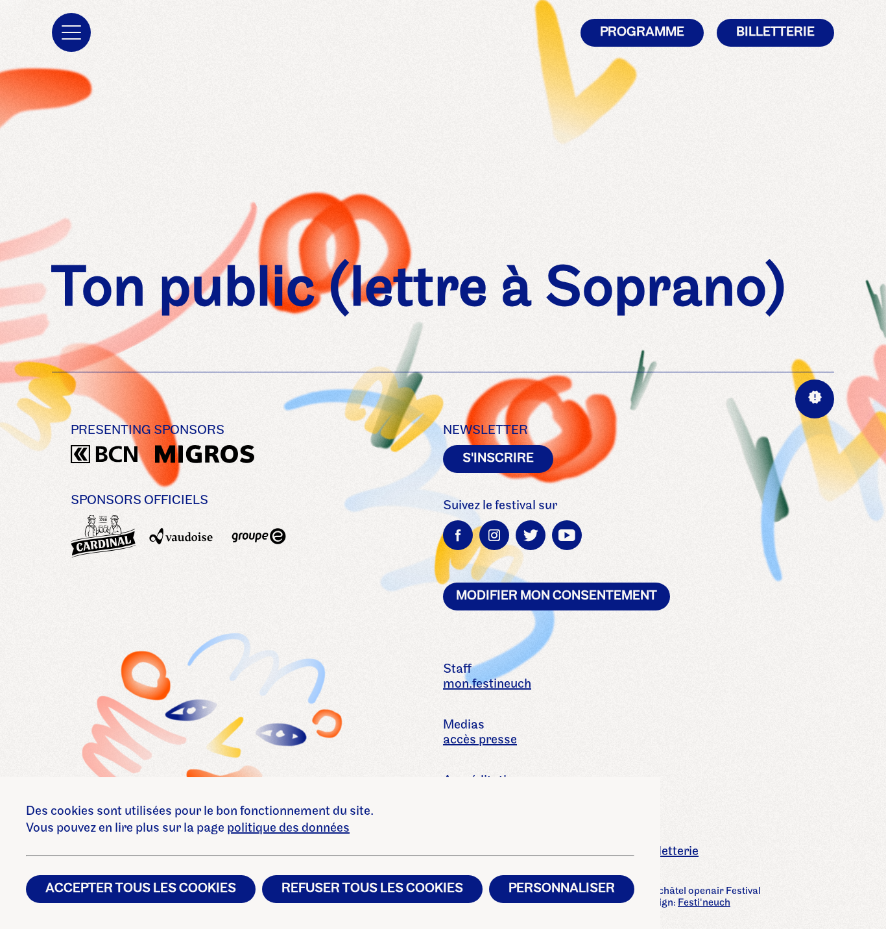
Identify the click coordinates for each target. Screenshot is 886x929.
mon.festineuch (487, 684)
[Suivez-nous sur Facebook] (458, 535)
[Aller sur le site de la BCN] (103, 456)
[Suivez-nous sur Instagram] (494, 535)
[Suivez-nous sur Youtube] (567, 535)
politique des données (288, 828)
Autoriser (669, 429)
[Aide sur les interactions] (814, 399)
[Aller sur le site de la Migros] (187, 456)
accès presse (480, 740)
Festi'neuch (704, 903)
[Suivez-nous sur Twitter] (530, 535)
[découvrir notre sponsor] (103, 536)
